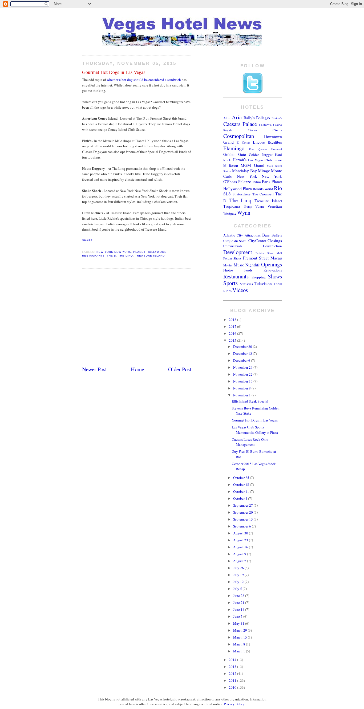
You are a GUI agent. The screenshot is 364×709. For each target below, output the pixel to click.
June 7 (238, 616)
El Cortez (243, 142)
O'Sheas (230, 181)
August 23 (241, 540)
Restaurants (93, 255)
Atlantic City (233, 235)
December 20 (243, 346)
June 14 (239, 609)
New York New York (113, 251)
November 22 (243, 374)
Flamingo (233, 148)
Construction (272, 245)
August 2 (240, 560)
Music (239, 264)
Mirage (264, 170)
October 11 (241, 491)
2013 (233, 666)
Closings (275, 240)
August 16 (241, 547)
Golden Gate (234, 154)
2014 (233, 659)
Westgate (229, 213)
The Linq (125, 255)
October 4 (240, 498)
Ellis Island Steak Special (250, 401)
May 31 (239, 623)
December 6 (242, 360)
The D (111, 255)
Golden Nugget (261, 154)
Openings (271, 264)
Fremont (276, 149)
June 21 (239, 602)
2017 (233, 326)
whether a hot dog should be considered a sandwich (144, 79)
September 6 (242, 526)
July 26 (239, 567)
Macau (276, 258)
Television (263, 283)
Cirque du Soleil (235, 240)
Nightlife (252, 264)
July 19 (239, 574)
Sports (230, 283)
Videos (240, 290)
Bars (266, 235)
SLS (227, 193)
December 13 (243, 353)
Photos (228, 270)
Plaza (247, 188)
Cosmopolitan (238, 136)
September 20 (243, 512)
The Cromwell (263, 194)
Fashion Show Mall (269, 253)
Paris (266, 181)
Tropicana (231, 206)
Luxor (277, 159)
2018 (233, 319)
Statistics (246, 283)
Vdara (259, 206)
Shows (275, 276)
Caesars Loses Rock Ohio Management (250, 442)
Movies (228, 265)
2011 (233, 680)
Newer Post (94, 369)
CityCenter (257, 240)
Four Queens (258, 149)
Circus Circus (265, 130)
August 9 (240, 554)
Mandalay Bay (244, 170)
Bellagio (263, 117)
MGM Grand (252, 165)
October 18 (241, 484)
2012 (233, 673)
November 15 (243, 381)
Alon (226, 118)
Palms (257, 181)
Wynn (243, 212)
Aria (237, 117)
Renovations (273, 270)
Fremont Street (256, 258)
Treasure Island (149, 255)
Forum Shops (232, 258)
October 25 (241, 477)
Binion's (277, 118)
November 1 (242, 395)
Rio (278, 188)
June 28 (239, 595)
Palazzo (244, 181)
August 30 (241, 533)
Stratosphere (241, 194)
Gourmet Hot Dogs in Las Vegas (113, 72)
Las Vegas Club (260, 159)
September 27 (243, 505)
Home (137, 369)
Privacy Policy (234, 704)
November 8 (242, 388)
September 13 (243, 519)
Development (237, 252)
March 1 (239, 651)
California (265, 125)
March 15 (240, 637)
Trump (248, 206)
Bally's (249, 117)
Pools (248, 270)
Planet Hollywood (149, 251)
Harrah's (239, 159)
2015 (233, 340)
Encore (259, 142)
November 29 (243, 367)
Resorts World (263, 188)
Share (87, 240)
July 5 (238, 588)
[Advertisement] (136, 311)
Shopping (259, 277)
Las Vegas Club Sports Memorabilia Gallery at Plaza (255, 430)
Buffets (277, 235)
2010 (233, 687)
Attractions (253, 235)
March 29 (240, 630)
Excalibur (275, 142)
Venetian (274, 206)
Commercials (232, 245)
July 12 (239, 581)
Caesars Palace (240, 124)
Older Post (179, 369)
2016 (233, 333)
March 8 (239, 644)
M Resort (230, 165)
